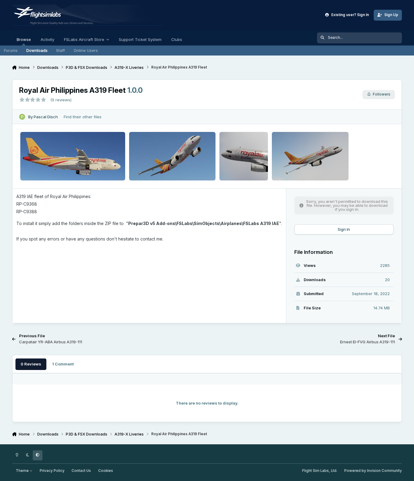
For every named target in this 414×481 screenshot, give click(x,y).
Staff (60, 50)
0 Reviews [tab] (31, 364)
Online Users (86, 50)
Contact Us (81, 471)
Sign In (344, 229)
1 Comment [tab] (63, 364)
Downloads (37, 50)
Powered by (373, 471)
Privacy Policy (52, 471)
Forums (11, 50)
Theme (23, 471)
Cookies (105, 471)
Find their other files (83, 116)
